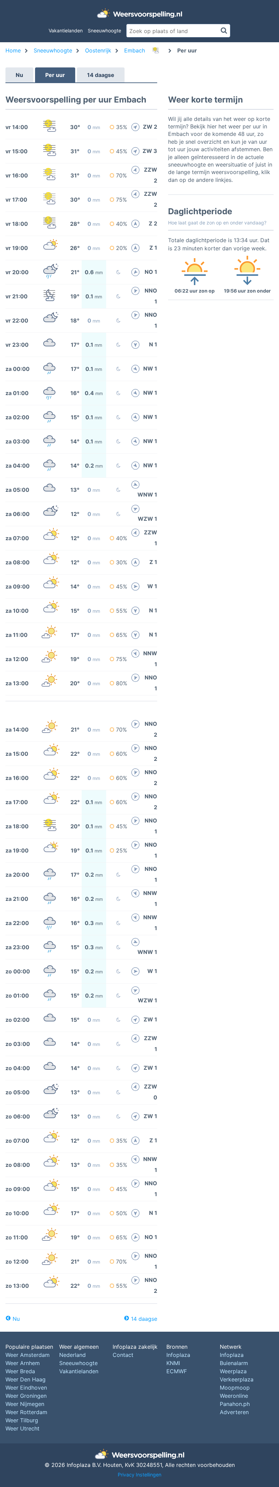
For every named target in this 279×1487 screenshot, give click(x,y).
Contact (123, 1354)
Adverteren (234, 1412)
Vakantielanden (66, 30)
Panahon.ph (235, 1403)
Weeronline (234, 1395)
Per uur (55, 75)
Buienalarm (234, 1363)
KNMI (173, 1363)
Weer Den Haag (25, 1379)
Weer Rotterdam (26, 1412)
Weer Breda (20, 1371)
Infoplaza (178, 1354)
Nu (19, 75)
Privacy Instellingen (139, 1474)
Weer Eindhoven (26, 1387)
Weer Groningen (26, 1395)
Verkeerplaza (236, 1379)
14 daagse (100, 75)
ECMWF (176, 1371)
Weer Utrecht (22, 1428)
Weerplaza (233, 1371)
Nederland (72, 1354)
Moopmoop (235, 1387)
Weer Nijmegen (24, 1403)
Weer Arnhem (22, 1363)
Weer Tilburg (21, 1420)
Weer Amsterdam (27, 1354)
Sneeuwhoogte (104, 30)
